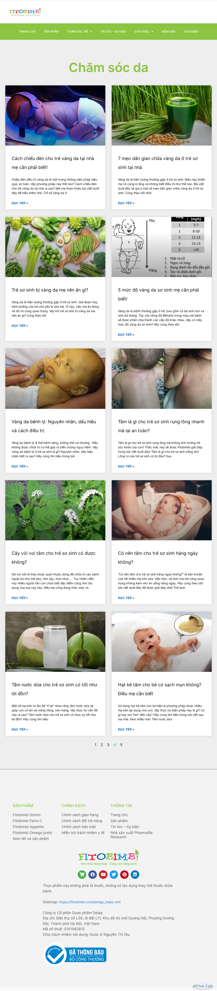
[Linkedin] (135, 874)
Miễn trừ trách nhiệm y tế (83, 833)
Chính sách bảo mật (79, 827)
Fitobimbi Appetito (28, 827)
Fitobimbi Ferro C (27, 821)
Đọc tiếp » (20, 203)
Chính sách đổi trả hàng (82, 821)
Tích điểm (191, 31)
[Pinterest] (124, 874)
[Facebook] (92, 874)
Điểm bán (168, 31)
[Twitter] (114, 874)
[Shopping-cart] (82, 874)
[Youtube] (103, 874)
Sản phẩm (51, 31)
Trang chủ (27, 31)
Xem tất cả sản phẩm (31, 839)
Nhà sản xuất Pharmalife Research (132, 835)
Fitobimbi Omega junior (32, 833)
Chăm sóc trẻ (77, 31)
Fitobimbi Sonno (26, 815)
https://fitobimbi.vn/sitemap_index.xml (90, 902)
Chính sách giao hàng (80, 815)
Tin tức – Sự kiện (113, 31)
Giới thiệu (141, 31)
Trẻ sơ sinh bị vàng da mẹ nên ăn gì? (50, 290)
